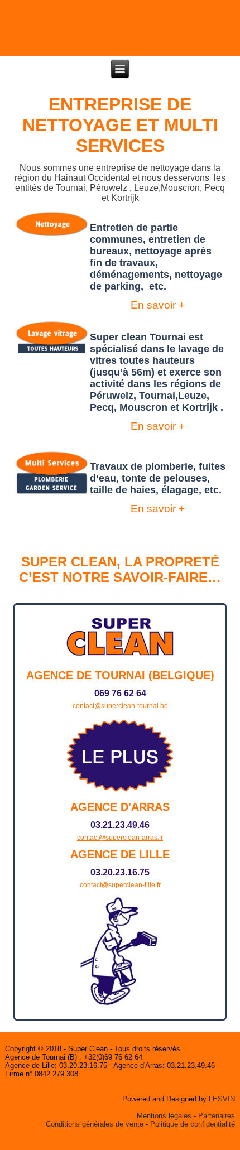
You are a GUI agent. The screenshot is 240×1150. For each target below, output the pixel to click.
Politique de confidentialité (192, 1124)
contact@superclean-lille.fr (120, 885)
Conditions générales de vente (94, 1124)
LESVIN (222, 1099)
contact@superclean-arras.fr (120, 837)
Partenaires (216, 1115)
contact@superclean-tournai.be (120, 706)
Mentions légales (164, 1115)
